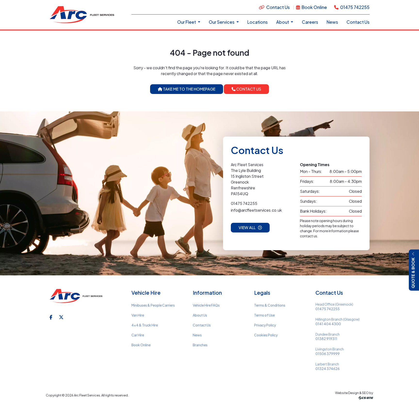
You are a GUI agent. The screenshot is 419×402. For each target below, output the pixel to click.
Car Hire (137, 335)
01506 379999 (327, 354)
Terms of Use (264, 315)
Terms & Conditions (269, 305)
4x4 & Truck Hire (144, 325)
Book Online (314, 7)
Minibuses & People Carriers (153, 305)
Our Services (222, 22)
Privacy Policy (265, 325)
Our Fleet (187, 22)
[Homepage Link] (82, 14)
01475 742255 (354, 7)
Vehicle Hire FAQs (206, 305)
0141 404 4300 (328, 324)
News (332, 22)
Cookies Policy (266, 335)
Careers (310, 22)
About (283, 22)
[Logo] (76, 299)
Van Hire (137, 315)
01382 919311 (326, 339)
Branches (200, 345)
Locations (257, 22)
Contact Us (278, 7)
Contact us (248, 89)
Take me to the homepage (188, 89)
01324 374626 (327, 369)
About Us (200, 315)
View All (247, 227)
